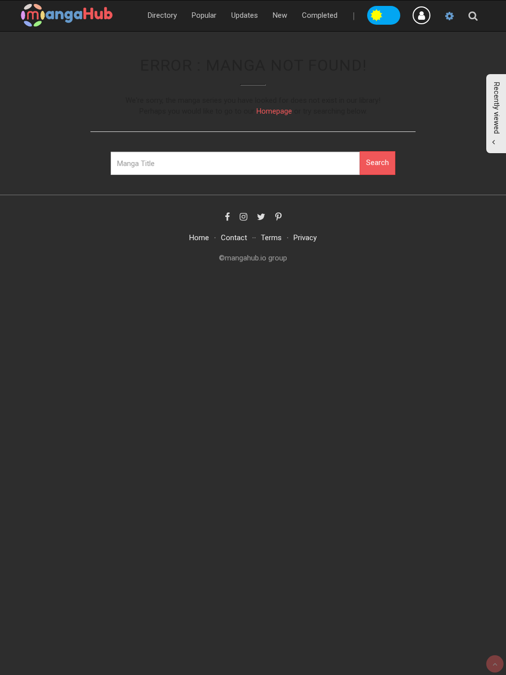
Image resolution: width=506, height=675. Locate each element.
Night (392, 13)
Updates (244, 15)
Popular (204, 15)
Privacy (305, 237)
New (280, 15)
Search (377, 162)
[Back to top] (495, 664)
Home (199, 237)
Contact (234, 237)
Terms (271, 237)
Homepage (274, 111)
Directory (162, 15)
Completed (319, 15)
